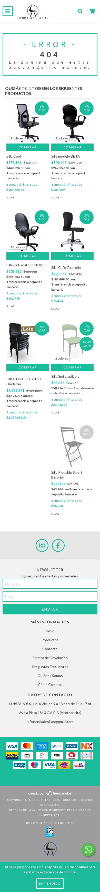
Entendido (50, 883)
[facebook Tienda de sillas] (58, 545)
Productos (50, 640)
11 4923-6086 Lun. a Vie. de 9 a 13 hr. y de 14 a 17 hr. (50, 703)
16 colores (18, 247)
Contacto (50, 649)
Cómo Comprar (50, 684)
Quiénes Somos (50, 675)
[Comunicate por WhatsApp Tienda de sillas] (88, 849)
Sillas (10, 197)
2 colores (17, 138)
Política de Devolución (50, 658)
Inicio (50, 631)
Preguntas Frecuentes (50, 666)
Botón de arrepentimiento (50, 822)
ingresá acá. (50, 815)
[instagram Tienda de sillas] (42, 545)
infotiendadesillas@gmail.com (50, 721)
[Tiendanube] (50, 794)
